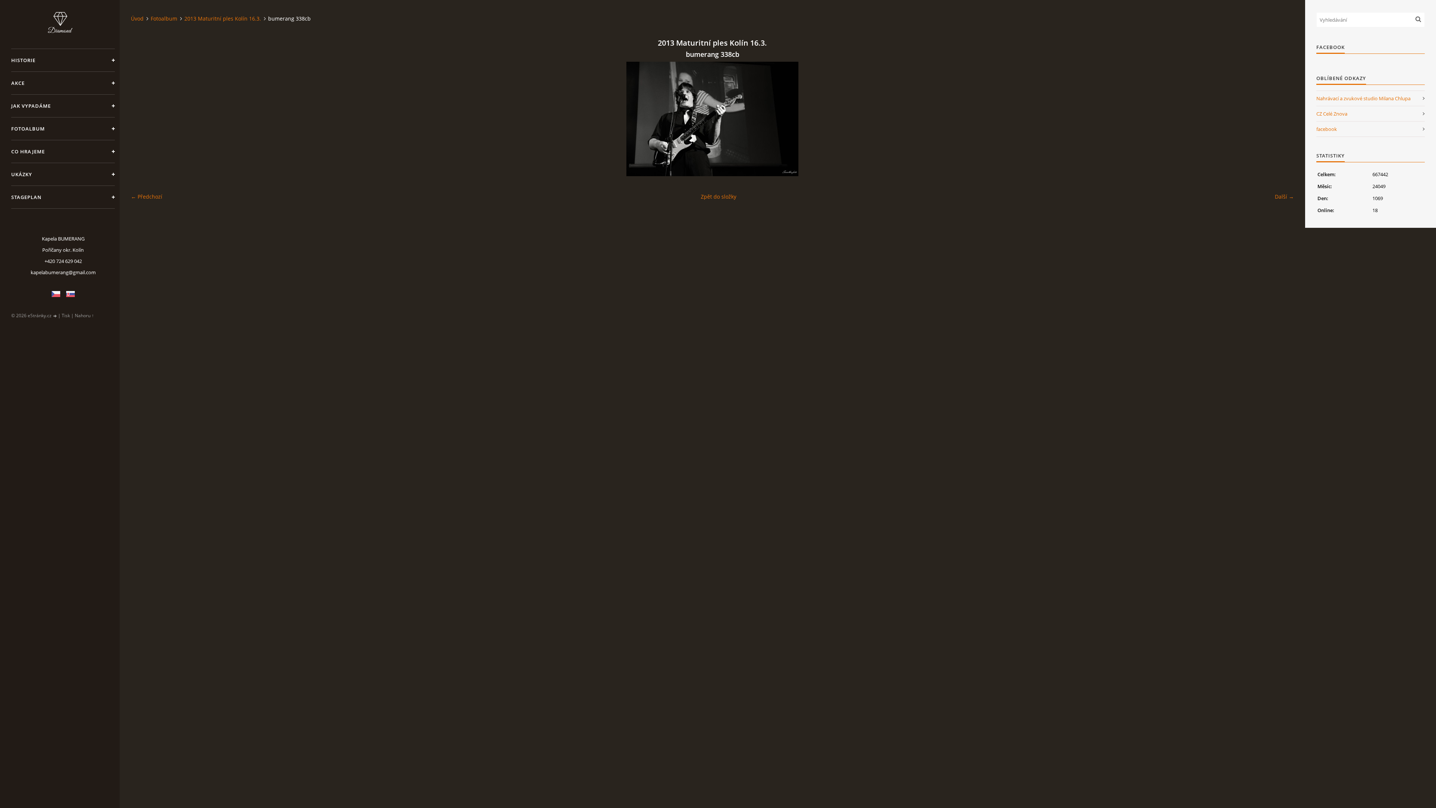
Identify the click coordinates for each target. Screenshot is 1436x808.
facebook (1326, 129)
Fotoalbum (28, 128)
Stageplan (26, 197)
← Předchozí (146, 196)
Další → (1284, 196)
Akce (18, 83)
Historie (23, 60)
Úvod (137, 18)
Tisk (66, 315)
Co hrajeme (28, 151)
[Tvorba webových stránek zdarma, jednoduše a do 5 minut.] (55, 316)
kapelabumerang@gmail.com (63, 272)
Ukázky (21, 174)
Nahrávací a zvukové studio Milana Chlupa (1363, 98)
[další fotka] (1281, 119)
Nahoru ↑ (84, 315)
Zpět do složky (718, 196)
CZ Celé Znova (1331, 113)
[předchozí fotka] (143, 119)
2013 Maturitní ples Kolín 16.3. (222, 18)
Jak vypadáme (31, 105)
